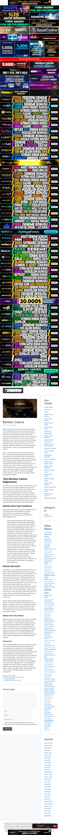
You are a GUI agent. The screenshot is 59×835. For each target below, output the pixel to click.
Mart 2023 (47, 813)
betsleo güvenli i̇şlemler (48, 606)
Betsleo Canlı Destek (48, 562)
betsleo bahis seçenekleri (47, 546)
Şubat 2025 (47, 757)
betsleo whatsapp (49, 688)
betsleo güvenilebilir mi (49, 604)
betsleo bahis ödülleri (48, 550)
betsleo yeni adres (49, 692)
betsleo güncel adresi (49, 602)
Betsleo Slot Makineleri (49, 666)
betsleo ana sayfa (48, 542)
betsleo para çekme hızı (48, 651)
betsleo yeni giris (48, 695)
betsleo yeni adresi (49, 693)
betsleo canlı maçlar (48, 565)
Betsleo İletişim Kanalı (10, 678)
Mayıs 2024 (47, 779)
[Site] (29, 99)
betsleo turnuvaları (47, 677)
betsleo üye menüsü (47, 701)
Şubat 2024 (47, 786)
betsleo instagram (49, 610)
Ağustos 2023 (48, 801)
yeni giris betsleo (47, 729)
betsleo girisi (48, 585)
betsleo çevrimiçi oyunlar (48, 697)
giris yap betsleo (48, 714)
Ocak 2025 (47, 760)
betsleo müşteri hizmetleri (48, 637)
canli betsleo (48, 704)
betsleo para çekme (50, 649)
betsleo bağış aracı (47, 552)
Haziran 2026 (48, 745)
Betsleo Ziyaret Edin (50, 487)
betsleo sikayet (49, 658)
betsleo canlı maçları (48, 567)
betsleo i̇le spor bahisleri (48, 611)
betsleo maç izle (48, 628)
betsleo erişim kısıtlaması (49, 581)
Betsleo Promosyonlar (10, 675)
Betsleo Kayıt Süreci (50, 448)
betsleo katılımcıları (47, 615)
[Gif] (29, 162)
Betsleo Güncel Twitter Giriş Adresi (13, 680)
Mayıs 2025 (47, 755)
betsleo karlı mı (47, 613)
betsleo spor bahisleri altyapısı (50, 671)
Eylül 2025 (47, 750)
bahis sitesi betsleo (48, 535)
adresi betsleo (48, 532)
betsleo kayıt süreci (48, 619)
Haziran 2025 (48, 752)
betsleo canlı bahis (48, 559)
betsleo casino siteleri (49, 572)
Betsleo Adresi (48, 407)
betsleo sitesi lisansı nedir (49, 662)
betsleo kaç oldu (49, 621)
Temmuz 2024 (48, 774)
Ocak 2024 (47, 789)
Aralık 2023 (47, 791)
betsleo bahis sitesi (49, 549)
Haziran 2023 (48, 806)
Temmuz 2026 (48, 743)
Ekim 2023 (47, 796)
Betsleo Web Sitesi (49, 686)
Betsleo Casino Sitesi (49, 576)
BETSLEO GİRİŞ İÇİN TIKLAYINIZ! (29, 59)
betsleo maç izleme (49, 630)
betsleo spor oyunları (48, 673)
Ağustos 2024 (48, 772)
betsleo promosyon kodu (49, 655)
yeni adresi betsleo (47, 727)
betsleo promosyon (48, 653)
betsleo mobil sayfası (49, 632)
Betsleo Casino (8, 677)
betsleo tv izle (48, 682)
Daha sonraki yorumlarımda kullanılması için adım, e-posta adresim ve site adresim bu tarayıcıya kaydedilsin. (20, 723)
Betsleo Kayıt (47, 617)
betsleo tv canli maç (49, 679)
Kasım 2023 (47, 794)
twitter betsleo (47, 724)
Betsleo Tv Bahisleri (49, 459)
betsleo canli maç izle (50, 558)
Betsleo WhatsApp (49, 690)
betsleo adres (47, 538)
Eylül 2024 (47, 769)
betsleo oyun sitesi (47, 644)
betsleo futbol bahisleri (49, 583)
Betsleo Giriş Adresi (48, 596)
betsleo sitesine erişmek (48, 664)
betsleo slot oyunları (48, 668)
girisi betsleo (47, 712)
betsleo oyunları (47, 642)
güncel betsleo (47, 718)
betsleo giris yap (49, 587)
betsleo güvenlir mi (49, 608)
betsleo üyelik (47, 699)
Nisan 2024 (47, 781)
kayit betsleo (48, 720)
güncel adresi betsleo (49, 716)
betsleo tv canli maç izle (49, 680)
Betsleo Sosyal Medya (49, 670)
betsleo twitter (48, 684)
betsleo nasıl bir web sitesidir (49, 640)
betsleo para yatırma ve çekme (49, 647)
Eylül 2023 (47, 798)
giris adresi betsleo (47, 709)
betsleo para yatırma (49, 645)
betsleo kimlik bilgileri (49, 624)
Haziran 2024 (48, 777)
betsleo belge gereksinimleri (49, 554)
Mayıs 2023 (47, 808)
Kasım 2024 (47, 765)
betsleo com (48, 579)
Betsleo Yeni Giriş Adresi (18, 677)
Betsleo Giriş (48, 409)
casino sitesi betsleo (49, 706)
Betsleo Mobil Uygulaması (47, 634)
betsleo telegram (48, 675)
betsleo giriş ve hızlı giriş (48, 599)
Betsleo (46, 412)
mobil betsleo (48, 722)
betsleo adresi (48, 540)
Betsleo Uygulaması (50, 498)
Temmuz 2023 (48, 803)
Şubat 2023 (47, 815)
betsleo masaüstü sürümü (49, 626)
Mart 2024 (47, 784)
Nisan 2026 (47, 748)
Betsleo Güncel (48, 601)
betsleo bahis (47, 544)
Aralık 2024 (47, 762)
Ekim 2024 (47, 767)
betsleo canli (48, 556)
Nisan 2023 (47, 811)
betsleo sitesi (48, 660)
